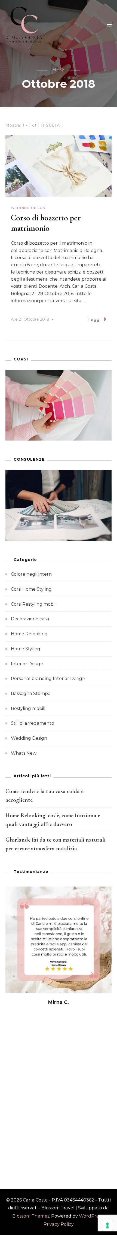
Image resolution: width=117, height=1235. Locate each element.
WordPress (91, 1216)
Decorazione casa (30, 618)
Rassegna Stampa (31, 693)
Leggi (94, 319)
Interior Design (27, 663)
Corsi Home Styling (31, 589)
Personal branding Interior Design (48, 678)
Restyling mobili (28, 708)
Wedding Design (28, 208)
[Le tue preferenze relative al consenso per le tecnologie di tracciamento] (107, 1225)
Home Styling (25, 648)
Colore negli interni (32, 574)
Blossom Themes (30, 1216)
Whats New (23, 753)
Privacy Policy (59, 1224)
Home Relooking (29, 633)
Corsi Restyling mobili (34, 604)
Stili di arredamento (32, 723)
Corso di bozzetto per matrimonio (46, 223)
